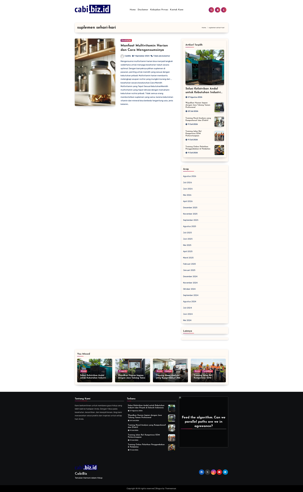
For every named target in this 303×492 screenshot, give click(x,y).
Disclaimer (143, 10)
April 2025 (187, 251)
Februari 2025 (189, 264)
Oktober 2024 (189, 289)
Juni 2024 (188, 314)
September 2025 (190, 220)
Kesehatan (126, 40)
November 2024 (190, 283)
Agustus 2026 (189, 176)
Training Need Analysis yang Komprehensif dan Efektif (168, 378)
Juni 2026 (188, 189)
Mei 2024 (187, 320)
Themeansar (170, 488)
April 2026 (188, 201)
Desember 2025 (190, 207)
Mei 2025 (187, 245)
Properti (122, 371)
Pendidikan (207, 371)
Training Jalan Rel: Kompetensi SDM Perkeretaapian (193, 133)
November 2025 (190, 214)
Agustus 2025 (189, 226)
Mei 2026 (187, 195)
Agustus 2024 (189, 301)
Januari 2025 (189, 270)
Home (133, 10)
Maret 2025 (188, 258)
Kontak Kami (176, 10)
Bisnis (83, 371)
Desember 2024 (190, 276)
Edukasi (168, 371)
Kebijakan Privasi (159, 10)
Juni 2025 (187, 239)
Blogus (159, 488)
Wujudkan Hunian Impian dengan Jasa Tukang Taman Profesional (197, 105)
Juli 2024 (187, 308)
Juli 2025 (187, 233)
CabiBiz (128, 56)
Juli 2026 (187, 182)
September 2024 (190, 295)
